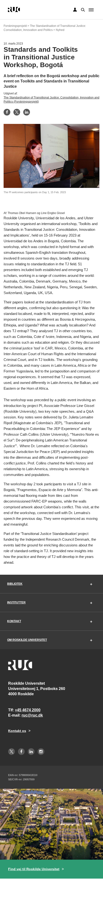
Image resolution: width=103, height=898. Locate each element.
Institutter (16, 602)
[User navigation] (75, 10)
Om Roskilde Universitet (27, 640)
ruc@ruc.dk (32, 715)
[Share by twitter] (16, 112)
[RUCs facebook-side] (21, 751)
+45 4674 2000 (27, 710)
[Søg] (82, 9)
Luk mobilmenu (91, 9)
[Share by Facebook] (7, 112)
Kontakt (14, 621)
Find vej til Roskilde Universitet (33, 869)
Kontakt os (17, 731)
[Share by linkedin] (26, 112)
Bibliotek (15, 583)
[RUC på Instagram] (41, 751)
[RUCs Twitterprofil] (11, 751)
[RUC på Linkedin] (31, 751)
